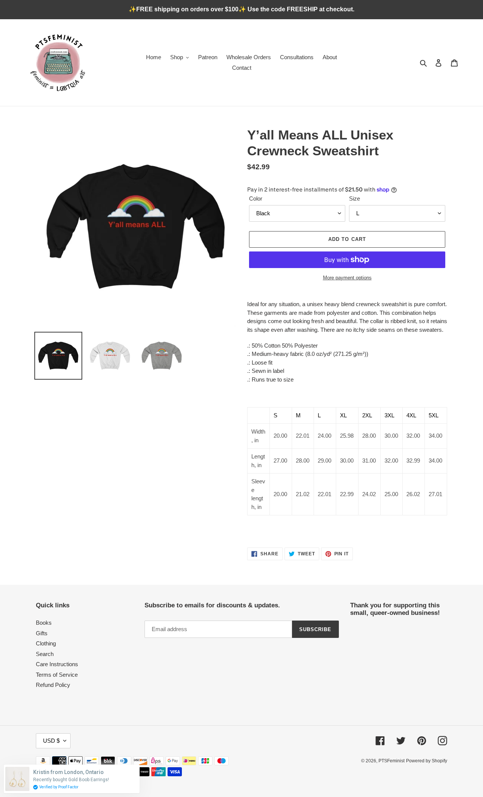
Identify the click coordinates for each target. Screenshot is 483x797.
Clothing (46, 643)
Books (44, 622)
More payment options (347, 277)
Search (45, 654)
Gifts (42, 633)
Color (255, 198)
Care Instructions (57, 664)
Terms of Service (57, 674)
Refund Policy (53, 685)
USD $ (51, 740)
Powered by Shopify (426, 760)
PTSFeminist (391, 760)
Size (354, 198)
